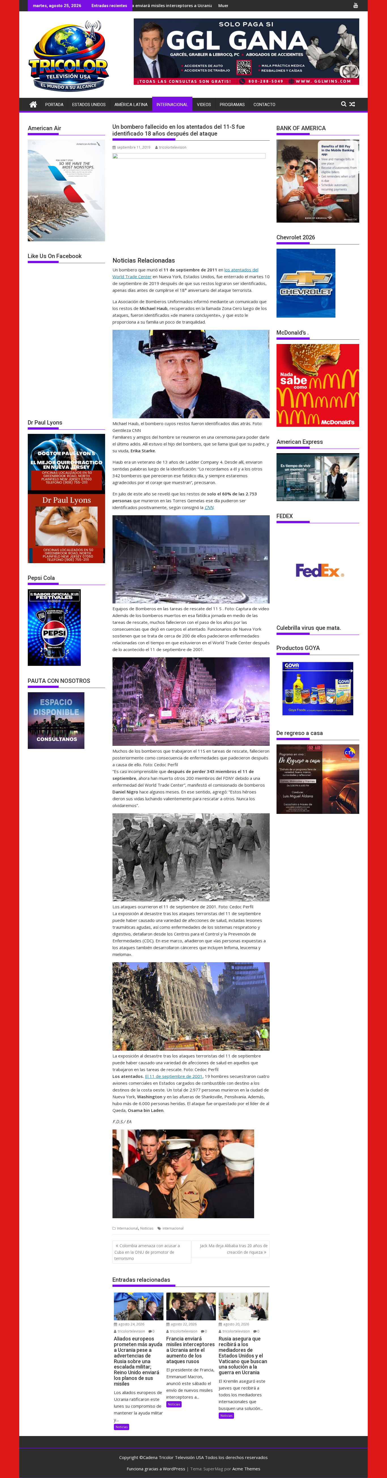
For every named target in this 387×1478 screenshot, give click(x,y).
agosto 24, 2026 (131, 1324)
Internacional (172, 104)
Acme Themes (246, 1468)
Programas (232, 104)
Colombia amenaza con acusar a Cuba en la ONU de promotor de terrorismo (147, 1252)
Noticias (146, 1228)
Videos (204, 104)
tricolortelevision (172, 147)
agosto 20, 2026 (235, 1324)
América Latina (131, 104)
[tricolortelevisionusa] (33, 103)
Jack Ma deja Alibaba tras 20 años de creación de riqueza (234, 1249)
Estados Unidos (89, 104)
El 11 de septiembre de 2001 (174, 1076)
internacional (173, 1228)
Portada (54, 104)
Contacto (264, 104)
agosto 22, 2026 (183, 1324)
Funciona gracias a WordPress (156, 1468)
